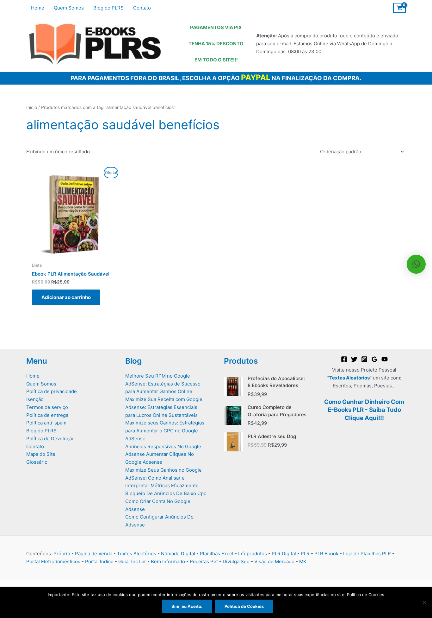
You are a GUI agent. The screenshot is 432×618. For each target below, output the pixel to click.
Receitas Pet (204, 561)
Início (31, 107)
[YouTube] (384, 359)
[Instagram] (364, 359)
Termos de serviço (47, 407)
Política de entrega (47, 415)
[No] (424, 602)
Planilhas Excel (216, 554)
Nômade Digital (178, 554)
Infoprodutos (252, 554)
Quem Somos (41, 384)
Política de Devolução (50, 439)
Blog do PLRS (41, 431)
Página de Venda (93, 554)
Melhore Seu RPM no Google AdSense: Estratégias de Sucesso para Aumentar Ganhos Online (163, 384)
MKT (304, 561)
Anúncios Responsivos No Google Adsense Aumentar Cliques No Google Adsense (163, 454)
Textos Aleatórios (349, 378)
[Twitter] (354, 359)
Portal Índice (99, 561)
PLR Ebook (326, 554)
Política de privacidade (51, 391)
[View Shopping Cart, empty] (399, 8)
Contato (35, 446)
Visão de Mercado (274, 561)
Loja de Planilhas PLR (367, 554)
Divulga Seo (236, 561)
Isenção (35, 399)
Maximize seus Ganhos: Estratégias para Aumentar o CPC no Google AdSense (164, 431)
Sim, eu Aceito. (186, 606)
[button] (416, 264)
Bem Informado (168, 561)
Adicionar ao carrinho (66, 297)
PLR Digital (284, 554)
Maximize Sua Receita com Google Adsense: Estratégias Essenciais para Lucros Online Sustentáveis (163, 407)
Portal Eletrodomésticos (53, 561)
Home (33, 376)
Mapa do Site (40, 454)
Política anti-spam (46, 423)
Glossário (36, 462)
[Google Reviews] (374, 359)
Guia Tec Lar (132, 561)
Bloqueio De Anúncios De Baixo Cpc (165, 493)
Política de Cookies (244, 606)
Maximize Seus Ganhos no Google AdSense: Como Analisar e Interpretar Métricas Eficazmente (163, 478)
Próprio (61, 554)
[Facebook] (344, 359)
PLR (305, 554)
